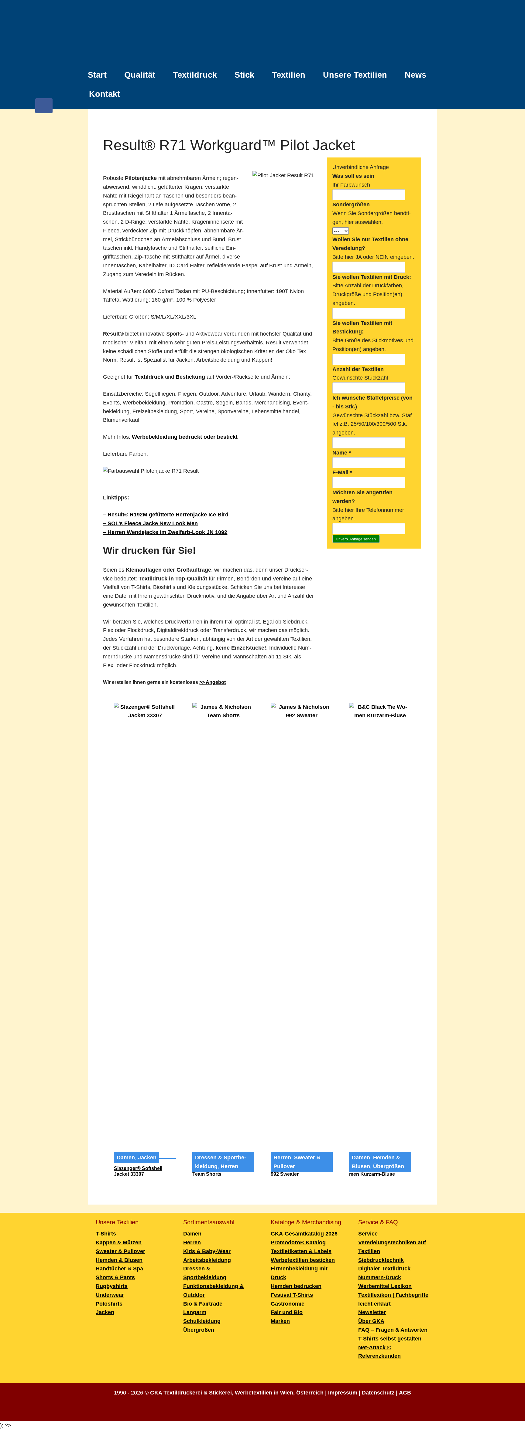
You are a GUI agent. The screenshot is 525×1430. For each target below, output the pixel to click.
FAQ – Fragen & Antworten (392, 1330)
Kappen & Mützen (119, 1242)
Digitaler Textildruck (384, 1269)
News (415, 74)
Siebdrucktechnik (381, 1260)
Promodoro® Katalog (298, 1242)
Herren (229, 1166)
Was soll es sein (353, 176)
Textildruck (195, 74)
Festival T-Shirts (292, 1295)
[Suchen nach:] (431, 91)
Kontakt (104, 94)
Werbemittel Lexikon (385, 1286)
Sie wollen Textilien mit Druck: (371, 277)
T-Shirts (106, 1234)
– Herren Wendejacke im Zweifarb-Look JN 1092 (165, 532)
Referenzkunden (379, 1356)
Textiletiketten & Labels (301, 1251)
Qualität (139, 74)
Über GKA (371, 1321)
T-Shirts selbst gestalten (389, 1339)
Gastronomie (287, 1304)
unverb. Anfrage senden (356, 539)
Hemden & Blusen (119, 1260)
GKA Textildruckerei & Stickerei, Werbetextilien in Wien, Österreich (237, 1393)
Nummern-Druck (379, 1277)
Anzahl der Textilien (358, 369)
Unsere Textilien (355, 74)
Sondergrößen (351, 204)
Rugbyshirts (112, 1286)
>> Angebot (212, 682)
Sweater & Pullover (120, 1251)
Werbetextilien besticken (303, 1260)
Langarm (194, 1312)
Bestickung (190, 377)
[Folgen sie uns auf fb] (44, 109)
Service (368, 1234)
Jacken (147, 1157)
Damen (126, 1157)
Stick (244, 74)
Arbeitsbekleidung (207, 1260)
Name (341, 453)
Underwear (110, 1295)
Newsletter (372, 1312)
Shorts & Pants (115, 1277)
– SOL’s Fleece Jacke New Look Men (150, 523)
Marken (280, 1321)
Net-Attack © (374, 1347)
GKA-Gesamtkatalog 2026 (304, 1234)
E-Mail (342, 472)
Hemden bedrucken (296, 1286)
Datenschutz (378, 1393)
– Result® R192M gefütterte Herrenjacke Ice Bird (165, 515)
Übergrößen (388, 1166)
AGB (405, 1393)
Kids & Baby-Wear (207, 1251)
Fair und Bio (287, 1312)
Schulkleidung (202, 1321)
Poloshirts (109, 1304)
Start (97, 74)
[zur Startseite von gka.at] (262, 34)
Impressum (342, 1393)
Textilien (288, 74)
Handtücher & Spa (119, 1269)
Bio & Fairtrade (202, 1304)
